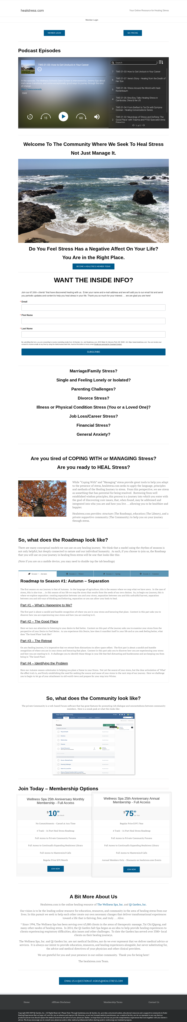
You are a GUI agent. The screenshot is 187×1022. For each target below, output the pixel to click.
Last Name (27, 328)
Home (27, 1002)
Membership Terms (113, 1002)
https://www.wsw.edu (31, 89)
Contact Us (154, 1002)
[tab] (37, 574)
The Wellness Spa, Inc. (110, 904)
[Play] (64, 116)
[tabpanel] (93, 630)
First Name (27, 315)
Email (24, 302)
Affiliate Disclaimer (61, 1002)
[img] (40, 69)
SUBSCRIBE (93, 352)
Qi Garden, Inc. (138, 904)
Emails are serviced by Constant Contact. (108, 344)
